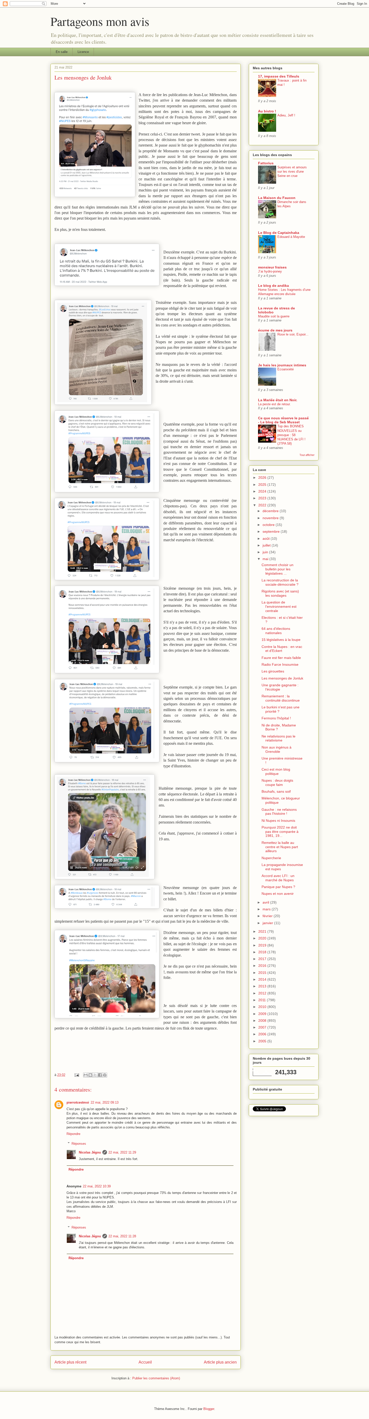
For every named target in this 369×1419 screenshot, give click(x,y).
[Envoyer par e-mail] (85, 1074)
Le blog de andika (273, 286)
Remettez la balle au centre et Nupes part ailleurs (280, 847)
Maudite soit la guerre (273, 316)
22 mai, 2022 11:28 (122, 1236)
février (268, 916)
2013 (262, 986)
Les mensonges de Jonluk (282, 678)
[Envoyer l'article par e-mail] (76, 1075)
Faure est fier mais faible (281, 658)
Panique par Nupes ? (278, 887)
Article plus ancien (220, 1362)
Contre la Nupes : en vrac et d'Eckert (282, 649)
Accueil (145, 1362)
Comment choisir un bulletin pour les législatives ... (277, 569)
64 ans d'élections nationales (276, 631)
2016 (262, 966)
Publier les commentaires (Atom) (156, 1378)
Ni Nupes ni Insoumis (278, 821)
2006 (262, 1034)
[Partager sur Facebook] (99, 1074)
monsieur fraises (272, 267)
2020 (262, 938)
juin (266, 552)
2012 (262, 993)
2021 (262, 931)
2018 (262, 952)
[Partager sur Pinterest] (104, 1074)
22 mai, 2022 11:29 (122, 1152)
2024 (262, 491)
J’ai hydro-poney (270, 271)
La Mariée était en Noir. (277, 400)
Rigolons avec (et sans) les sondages (280, 593)
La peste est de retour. (274, 404)
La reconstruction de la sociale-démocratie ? (280, 582)
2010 (262, 1007)
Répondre (73, 1134)
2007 (262, 1027)
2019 (262, 945)
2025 (262, 485)
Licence (83, 52)
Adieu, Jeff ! (286, 115)
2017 (262, 959)
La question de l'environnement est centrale (279, 606)
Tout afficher (307, 454)
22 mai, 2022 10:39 (97, 1186)
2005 (262, 1041)
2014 (262, 979)
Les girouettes (273, 671)
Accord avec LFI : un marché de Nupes (278, 878)
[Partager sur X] (95, 1074)
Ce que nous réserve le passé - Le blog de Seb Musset (283, 420)
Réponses (79, 1143)
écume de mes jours (275, 330)
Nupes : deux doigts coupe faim (277, 782)
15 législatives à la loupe (281, 640)
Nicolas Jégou (90, 1152)
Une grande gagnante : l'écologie (280, 687)
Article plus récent (70, 1362)
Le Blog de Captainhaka (278, 233)
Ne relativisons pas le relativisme (278, 738)
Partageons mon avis (99, 21)
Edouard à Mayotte (291, 237)
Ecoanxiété (285, 369)
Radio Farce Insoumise (280, 664)
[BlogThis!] (90, 1074)
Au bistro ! (267, 111)
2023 (262, 498)
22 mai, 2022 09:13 (104, 1102)
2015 (262, 973)
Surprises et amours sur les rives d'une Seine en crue (292, 171)
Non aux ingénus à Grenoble (276, 749)
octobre (269, 525)
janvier (268, 923)
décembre (271, 511)
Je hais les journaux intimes (282, 365)
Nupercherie (271, 858)
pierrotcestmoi (78, 1102)
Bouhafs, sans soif (276, 791)
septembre (272, 531)
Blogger (208, 1409)
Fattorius (266, 163)
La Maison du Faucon (276, 198)
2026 (262, 478)
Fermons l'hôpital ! (276, 718)
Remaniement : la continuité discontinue (281, 698)
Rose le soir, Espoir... (293, 334)
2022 (262, 505)
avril (266, 902)
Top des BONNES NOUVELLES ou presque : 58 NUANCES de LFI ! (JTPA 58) (291, 434)
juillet (267, 545)
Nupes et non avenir (278, 894)
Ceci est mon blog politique (276, 771)
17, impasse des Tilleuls (278, 76)
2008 (262, 1021)
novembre (271, 518)
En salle (62, 52)
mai (266, 559)
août (267, 538)
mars (267, 909)
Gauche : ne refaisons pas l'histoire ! (279, 811)
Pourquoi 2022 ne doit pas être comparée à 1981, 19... (280, 831)
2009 (262, 1014)
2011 (262, 1000)
